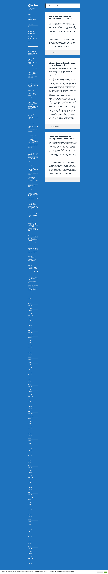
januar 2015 (30, 531)
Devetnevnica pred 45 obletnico (33, 85)
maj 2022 (29, 382)
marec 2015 (30, 528)
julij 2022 (29, 379)
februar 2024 (30, 347)
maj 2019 (29, 443)
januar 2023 (30, 369)
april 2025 (29, 323)
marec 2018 (30, 467)
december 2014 (30, 533)
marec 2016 (30, 507)
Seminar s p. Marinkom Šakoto (33, 99)
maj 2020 (29, 423)
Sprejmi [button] (105, 572)
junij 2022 (29, 381)
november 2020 (30, 413)
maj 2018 (29, 463)
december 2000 (30, 560)
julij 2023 (29, 359)
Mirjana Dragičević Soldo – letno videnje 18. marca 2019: (62, 64)
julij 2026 (29, 298)
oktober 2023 (30, 354)
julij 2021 (29, 399)
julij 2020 (29, 420)
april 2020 (29, 425)
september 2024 (30, 335)
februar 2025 (30, 327)
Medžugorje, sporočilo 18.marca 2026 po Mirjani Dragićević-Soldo (33, 111)
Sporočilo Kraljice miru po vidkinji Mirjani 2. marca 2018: (32, 289)
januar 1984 (30, 561)
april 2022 (29, 384)
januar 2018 (30, 470)
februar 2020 (30, 428)
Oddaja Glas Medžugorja (32, 19)
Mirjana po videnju (35, 180)
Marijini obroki (30, 24)
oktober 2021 (30, 394)
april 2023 (29, 364)
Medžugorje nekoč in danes (32, 76)
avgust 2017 (30, 479)
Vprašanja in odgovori (31, 33)
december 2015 (30, 512)
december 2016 (30, 492)
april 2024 (29, 344)
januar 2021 (30, 409)
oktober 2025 (30, 313)
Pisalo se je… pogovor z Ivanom (33, 117)
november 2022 (30, 372)
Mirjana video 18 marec (32, 36)
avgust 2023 (30, 357)
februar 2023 (30, 367)
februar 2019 (30, 448)
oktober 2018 (30, 455)
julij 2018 (29, 460)
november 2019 (30, 433)
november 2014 (30, 534)
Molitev (29, 29)
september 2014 (30, 538)
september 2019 (30, 436)
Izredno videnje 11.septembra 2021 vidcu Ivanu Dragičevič (33, 194)
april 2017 (29, 485)
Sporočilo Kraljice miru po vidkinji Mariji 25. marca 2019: (61, 17)
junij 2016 (29, 502)
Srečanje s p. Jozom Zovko (32, 97)
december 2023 (30, 350)
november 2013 (30, 555)
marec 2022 (30, 386)
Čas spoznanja (33, 175)
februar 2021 (30, 408)
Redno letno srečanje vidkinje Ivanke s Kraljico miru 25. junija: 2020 (33, 245)
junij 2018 (29, 462)
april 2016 (29, 506)
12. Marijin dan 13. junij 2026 (32, 90)
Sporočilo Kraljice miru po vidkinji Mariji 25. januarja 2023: (33, 169)
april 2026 (29, 303)
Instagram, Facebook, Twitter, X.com (32, 39)
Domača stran (30, 14)
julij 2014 (29, 541)
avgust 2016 (30, 499)
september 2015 (30, 517)
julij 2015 (29, 521)
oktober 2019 (30, 435)
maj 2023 (29, 362)
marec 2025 (30, 325)
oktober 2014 (30, 536)
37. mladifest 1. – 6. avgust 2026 (33, 62)
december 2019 (30, 431)
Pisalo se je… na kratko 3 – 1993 (33, 126)
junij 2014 (29, 543)
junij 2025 (29, 320)
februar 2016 (30, 509)
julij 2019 (29, 440)
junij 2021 (29, 401)
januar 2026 (30, 308)
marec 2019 (30, 447)
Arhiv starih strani (31, 31)
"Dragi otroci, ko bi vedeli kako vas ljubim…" (33, 5)
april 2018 (29, 465)
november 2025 (30, 312)
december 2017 (30, 472)
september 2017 (30, 477)
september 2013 (30, 558)
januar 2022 (30, 389)
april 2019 (29, 445)
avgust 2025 (30, 317)
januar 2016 (30, 511)
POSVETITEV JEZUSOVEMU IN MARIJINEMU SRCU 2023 (33, 154)
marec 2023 (30, 366)
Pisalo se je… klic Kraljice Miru (33, 114)
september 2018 (30, 457)
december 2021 (30, 391)
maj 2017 (29, 484)
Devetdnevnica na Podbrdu (32, 82)
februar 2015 (30, 529)
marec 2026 (30, 305)
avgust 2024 (30, 337)
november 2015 (30, 514)
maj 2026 (29, 301)
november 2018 (30, 453)
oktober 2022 (30, 374)
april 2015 (29, 526)
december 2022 (30, 371)
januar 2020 (30, 430)
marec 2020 (30, 426)
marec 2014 (30, 548)
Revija (29, 28)
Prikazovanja (30, 21)
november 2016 (30, 494)
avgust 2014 (30, 539)
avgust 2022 (30, 377)
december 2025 (30, 310)
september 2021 (30, 396)
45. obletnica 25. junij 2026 (32, 88)
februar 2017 (30, 489)
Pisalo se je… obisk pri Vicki (32, 123)
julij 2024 (29, 339)
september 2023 (30, 355)
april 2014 (29, 546)
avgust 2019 (30, 438)
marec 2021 (30, 406)
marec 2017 (30, 487)
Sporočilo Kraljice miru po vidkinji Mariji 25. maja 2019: (33, 278)
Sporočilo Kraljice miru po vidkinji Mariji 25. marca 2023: (32, 165)
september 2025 (30, 315)
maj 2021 (29, 403)
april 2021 (29, 404)
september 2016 (30, 497)
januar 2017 (30, 490)
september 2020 (30, 416)
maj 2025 (29, 322)
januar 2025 (30, 328)
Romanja (29, 22)
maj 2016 (29, 504)
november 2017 (30, 474)
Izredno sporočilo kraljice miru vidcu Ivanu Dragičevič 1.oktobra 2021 (33, 198)
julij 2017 (29, 480)
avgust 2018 (30, 458)
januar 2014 (30, 551)
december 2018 (30, 452)
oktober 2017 (30, 475)
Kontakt (29, 41)
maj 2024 (29, 342)
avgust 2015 (30, 519)
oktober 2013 (30, 556)
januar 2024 (30, 349)
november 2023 (30, 352)
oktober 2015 (30, 516)
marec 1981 (30, 563)
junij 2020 (29, 421)
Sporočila (29, 17)
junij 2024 (29, 340)
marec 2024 (30, 345)
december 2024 (30, 330)
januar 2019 (30, 450)
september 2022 (30, 376)
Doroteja (57, 52)
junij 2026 (29, 300)
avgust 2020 (30, 418)
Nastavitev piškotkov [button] (100, 572)
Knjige (29, 26)
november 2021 (30, 393)
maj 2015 (29, 524)
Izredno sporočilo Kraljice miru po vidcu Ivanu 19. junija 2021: (33, 207)
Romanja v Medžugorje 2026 (32, 53)
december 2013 (30, 553)
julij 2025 (29, 318)
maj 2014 (29, 544)
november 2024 (30, 332)
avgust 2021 (30, 398)
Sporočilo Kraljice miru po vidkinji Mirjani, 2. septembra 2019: (33, 271)
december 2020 (30, 411)
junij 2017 (29, 482)
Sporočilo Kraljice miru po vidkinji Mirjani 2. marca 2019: (61, 137)
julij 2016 (29, 501)
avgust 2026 (30, 296)
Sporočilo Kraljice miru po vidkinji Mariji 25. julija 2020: (33, 229)
